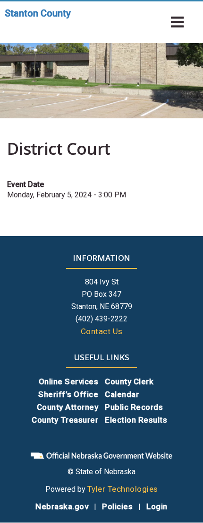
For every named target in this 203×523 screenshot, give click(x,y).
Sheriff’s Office (68, 394)
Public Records (134, 407)
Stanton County (38, 13)
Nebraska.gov (61, 506)
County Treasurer (65, 420)
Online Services (69, 381)
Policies (117, 506)
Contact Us (102, 331)
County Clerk (129, 381)
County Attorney (68, 407)
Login (157, 506)
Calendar (122, 394)
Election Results (136, 420)
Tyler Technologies (122, 489)
